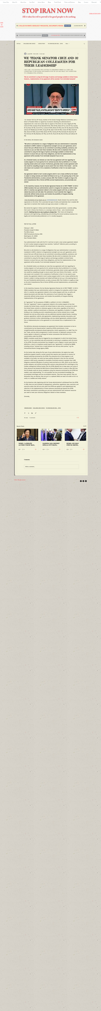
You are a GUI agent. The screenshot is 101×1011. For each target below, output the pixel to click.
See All (84, 426)
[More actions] (78, 54)
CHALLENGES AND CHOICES (29, 43)
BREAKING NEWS (28, 408)
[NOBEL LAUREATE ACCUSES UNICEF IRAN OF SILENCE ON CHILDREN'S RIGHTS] (27, 435)
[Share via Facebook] (25, 413)
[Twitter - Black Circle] (83, 481)
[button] (84, 43)
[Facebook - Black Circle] (81, 481)
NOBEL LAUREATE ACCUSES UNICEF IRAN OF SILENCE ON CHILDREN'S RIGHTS (26, 444)
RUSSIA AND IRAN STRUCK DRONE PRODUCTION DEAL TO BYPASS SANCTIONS (75, 444)
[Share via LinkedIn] (32, 413)
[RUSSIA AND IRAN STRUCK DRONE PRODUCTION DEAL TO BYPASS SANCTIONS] (75, 435)
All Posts (18, 43)
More (67, 43)
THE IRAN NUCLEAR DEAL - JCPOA (55, 43)
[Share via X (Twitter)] (28, 413)
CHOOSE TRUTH (41, 43)
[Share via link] (35, 413)
